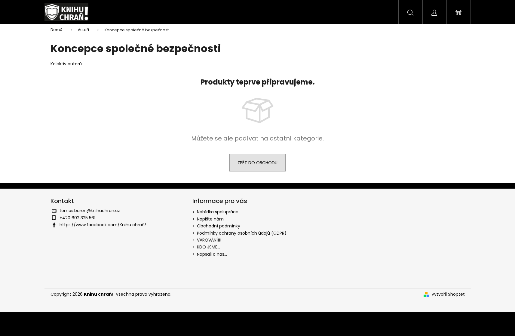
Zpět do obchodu (257, 163)
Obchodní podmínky (218, 226)
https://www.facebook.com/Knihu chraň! (103, 225)
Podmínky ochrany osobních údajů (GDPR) (242, 233)
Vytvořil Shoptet (448, 294)
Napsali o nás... (212, 254)
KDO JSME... (208, 247)
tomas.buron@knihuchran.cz (90, 211)
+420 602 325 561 (77, 218)
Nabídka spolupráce (217, 212)
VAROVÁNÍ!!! (209, 240)
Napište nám (210, 219)
